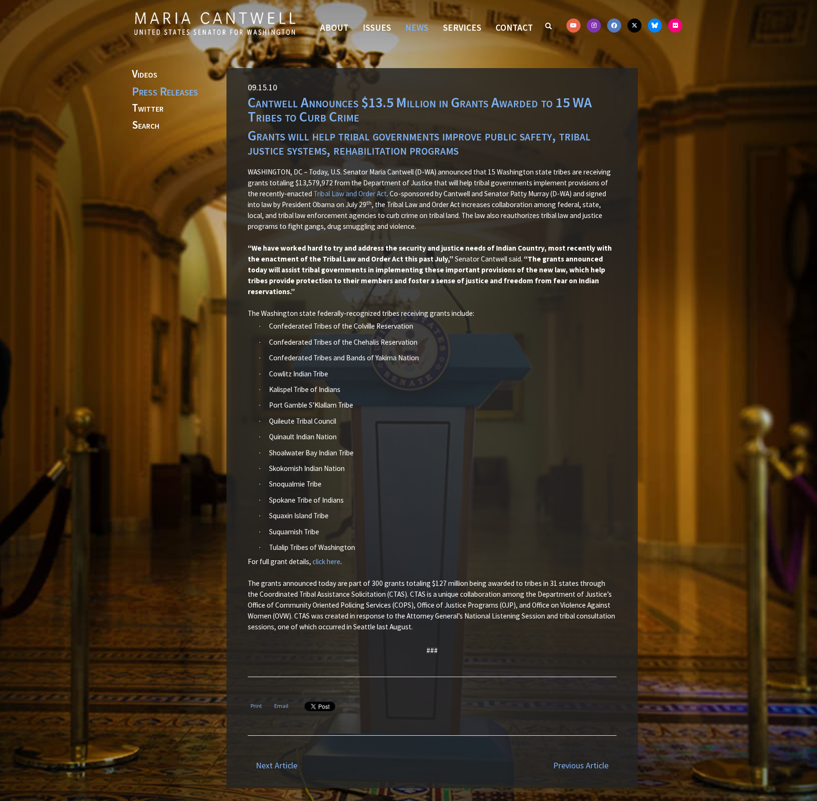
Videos (144, 74)
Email (281, 705)
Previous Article (580, 765)
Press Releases (165, 91)
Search (145, 125)
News (416, 27)
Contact (514, 27)
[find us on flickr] (675, 25)
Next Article (276, 765)
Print (256, 705)
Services (462, 27)
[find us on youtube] (573, 25)
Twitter (148, 108)
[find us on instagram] (594, 25)
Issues (377, 27)
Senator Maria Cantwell (214, 23)
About (334, 27)
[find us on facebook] (614, 25)
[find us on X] (634, 25)
